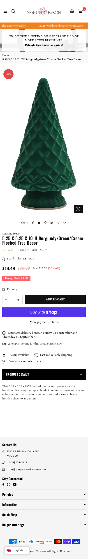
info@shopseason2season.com (27, 469)
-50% (8, 74)
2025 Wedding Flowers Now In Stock (57, 25)
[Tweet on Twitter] (39, 223)
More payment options (44, 322)
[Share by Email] (64, 223)
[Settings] (72, 11)
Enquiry (11, 289)
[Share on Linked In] (51, 223)
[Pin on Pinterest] (45, 223)
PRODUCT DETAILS (17, 374)
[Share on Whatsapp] (58, 223)
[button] (17, 550)
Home (5, 55)
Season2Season (11, 233)
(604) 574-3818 (17, 462)
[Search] (13, 11)
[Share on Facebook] (33, 223)
